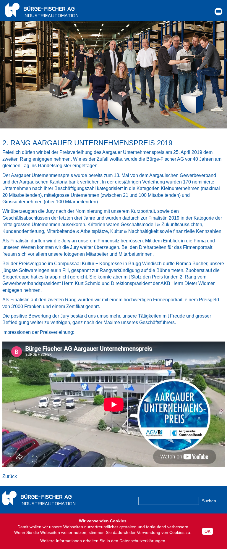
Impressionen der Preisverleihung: (38, 332)
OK (207, 531)
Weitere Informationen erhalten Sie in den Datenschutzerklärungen (102, 540)
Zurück (9, 476)
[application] (113, 404)
